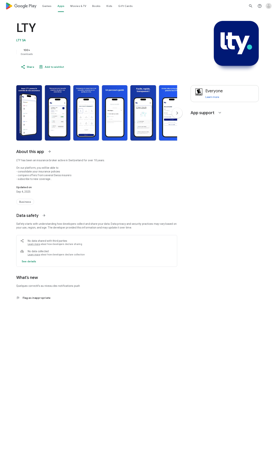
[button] (29, 112)
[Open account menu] (268, 5)
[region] (91, 52)
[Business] (25, 202)
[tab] (46, 6)
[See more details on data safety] (29, 261)
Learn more (34, 244)
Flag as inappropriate (33, 297)
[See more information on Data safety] (43, 215)
